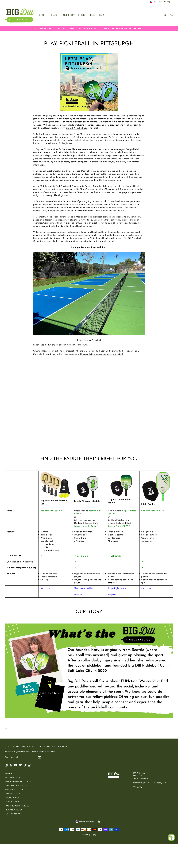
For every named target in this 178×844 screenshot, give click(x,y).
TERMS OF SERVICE (13, 814)
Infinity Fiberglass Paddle (87, 501)
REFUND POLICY (12, 797)
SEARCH (8, 773)
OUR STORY (69, 15)
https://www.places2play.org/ (60, 155)
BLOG (54, 15)
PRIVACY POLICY (12, 801)
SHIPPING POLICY (12, 793)
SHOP (42, 15)
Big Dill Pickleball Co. (76, 127)
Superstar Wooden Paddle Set (53, 502)
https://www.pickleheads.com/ (88, 152)
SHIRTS (81, 15)
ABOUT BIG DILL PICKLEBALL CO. (19, 781)
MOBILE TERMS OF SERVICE (17, 806)
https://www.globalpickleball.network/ (125, 155)
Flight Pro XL (148, 504)
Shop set (78, 594)
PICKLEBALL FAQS (12, 777)
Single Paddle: (88, 512)
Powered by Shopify (89, 835)
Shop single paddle (83, 588)
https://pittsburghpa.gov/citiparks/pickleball (101, 354)
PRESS (92, 15)
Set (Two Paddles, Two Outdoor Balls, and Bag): (86, 523)
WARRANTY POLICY (13, 810)
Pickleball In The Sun (114, 210)
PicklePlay (85, 189)
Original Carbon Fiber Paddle (119, 501)
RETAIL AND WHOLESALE (16, 785)
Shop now (45, 588)
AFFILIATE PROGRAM (14, 789)
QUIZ (101, 15)
